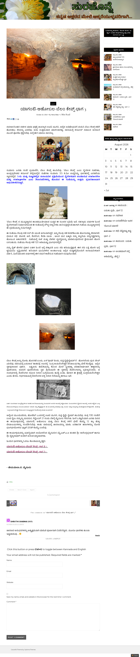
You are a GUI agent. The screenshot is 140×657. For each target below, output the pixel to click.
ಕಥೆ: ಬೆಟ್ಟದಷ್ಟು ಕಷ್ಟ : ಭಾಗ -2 (121, 107)
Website (10, 582)
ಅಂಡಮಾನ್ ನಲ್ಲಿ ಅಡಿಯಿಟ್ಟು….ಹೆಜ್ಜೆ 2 (123, 88)
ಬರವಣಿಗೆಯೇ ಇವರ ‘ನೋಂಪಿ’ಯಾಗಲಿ (119, 118)
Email (9, 571)
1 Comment (53, 495)
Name (9, 560)
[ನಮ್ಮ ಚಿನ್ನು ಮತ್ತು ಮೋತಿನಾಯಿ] (95, 503)
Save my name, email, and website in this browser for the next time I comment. (39, 597)
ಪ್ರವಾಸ (53, 104)
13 (121, 166)
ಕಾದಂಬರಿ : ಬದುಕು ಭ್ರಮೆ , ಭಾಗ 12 (122, 98)
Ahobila (11, 490)
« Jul (106, 190)
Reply (97, 535)
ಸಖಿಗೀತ (115, 127)
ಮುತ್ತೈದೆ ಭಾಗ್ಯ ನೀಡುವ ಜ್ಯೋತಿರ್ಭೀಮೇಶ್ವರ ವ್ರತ (119, 78)
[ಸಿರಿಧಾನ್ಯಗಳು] (11, 503)
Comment (11, 602)
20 (121, 172)
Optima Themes (30, 649)
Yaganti (32, 490)
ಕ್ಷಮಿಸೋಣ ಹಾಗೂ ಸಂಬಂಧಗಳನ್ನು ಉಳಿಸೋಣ (123, 68)
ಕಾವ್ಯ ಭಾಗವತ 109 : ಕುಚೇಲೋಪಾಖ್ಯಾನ (119, 58)
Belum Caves (22, 490)
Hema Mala (55, 115)
